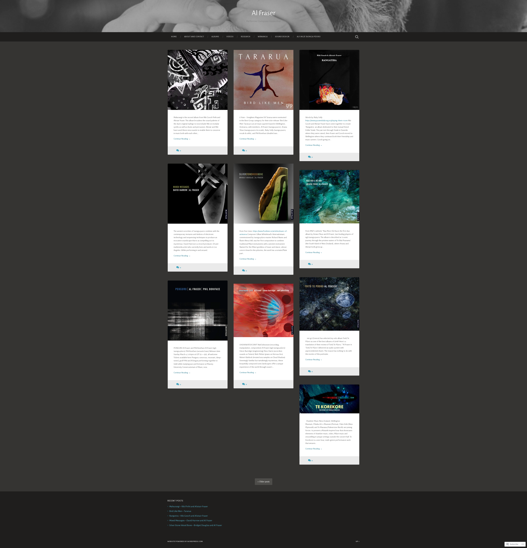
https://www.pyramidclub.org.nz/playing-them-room (326, 121)
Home (174, 37)
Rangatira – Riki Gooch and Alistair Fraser (188, 516)
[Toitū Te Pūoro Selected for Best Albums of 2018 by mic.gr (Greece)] (329, 304)
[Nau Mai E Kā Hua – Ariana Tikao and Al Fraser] (329, 196)
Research (245, 37)
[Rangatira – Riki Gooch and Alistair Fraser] (329, 80)
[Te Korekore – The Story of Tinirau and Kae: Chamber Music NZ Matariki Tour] (329, 399)
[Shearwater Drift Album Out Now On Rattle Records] (263, 310)
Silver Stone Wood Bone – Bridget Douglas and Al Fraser (195, 525)
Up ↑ (358, 541)
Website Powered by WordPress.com (185, 541)
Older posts (264, 482)
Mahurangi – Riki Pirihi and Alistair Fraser (188, 506)
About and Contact (194, 37)
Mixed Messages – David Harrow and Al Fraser (190, 520)
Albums (215, 37)
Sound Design (282, 37)
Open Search (357, 36)
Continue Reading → (182, 139)
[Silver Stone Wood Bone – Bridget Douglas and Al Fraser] (263, 194)
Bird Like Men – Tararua (180, 511)
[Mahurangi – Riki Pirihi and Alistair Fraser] (198, 80)
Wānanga (263, 37)
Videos (229, 37)
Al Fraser (263, 13)
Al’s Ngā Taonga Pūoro (309, 37)
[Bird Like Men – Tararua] (263, 80)
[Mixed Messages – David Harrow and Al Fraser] (198, 194)
